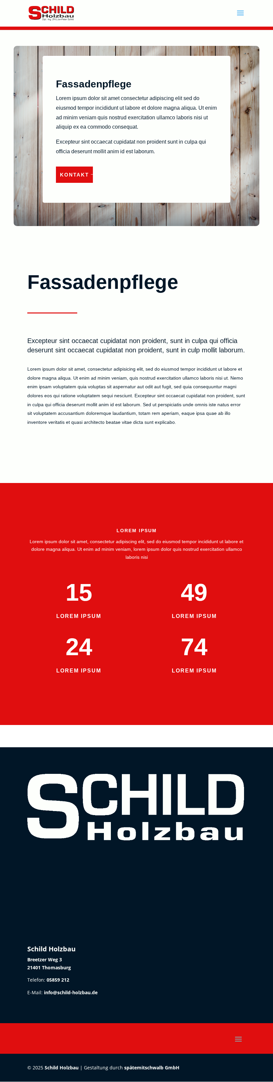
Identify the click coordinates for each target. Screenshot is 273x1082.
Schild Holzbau (62, 1067)
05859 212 (58, 980)
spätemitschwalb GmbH (151, 1067)
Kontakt (74, 175)
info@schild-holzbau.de (71, 992)
